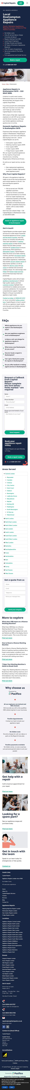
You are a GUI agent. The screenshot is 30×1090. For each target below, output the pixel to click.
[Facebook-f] (3, 1026)
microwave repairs (20, 255)
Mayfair (9, 501)
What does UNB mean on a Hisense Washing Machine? (15, 622)
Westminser (10, 515)
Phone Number (9, 399)
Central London (10, 473)
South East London (11, 535)
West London (9, 542)
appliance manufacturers (10, 281)
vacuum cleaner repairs (17, 261)
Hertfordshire (9, 556)
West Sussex (9, 573)
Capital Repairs (6, 875)
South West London (11, 539)
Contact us (6, 866)
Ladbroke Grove (12, 496)
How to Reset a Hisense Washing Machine (14, 644)
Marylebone (10, 499)
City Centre (10, 485)
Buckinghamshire (10, 549)
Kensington (10, 493)
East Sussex (8, 570)
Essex (7, 553)
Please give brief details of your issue (14, 411)
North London (9, 518)
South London (9, 532)
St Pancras (10, 512)
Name (6, 394)
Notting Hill (10, 504)
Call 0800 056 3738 (9, 1013)
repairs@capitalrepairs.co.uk (12, 1021)
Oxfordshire (8, 563)
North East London (11, 522)
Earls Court (10, 488)
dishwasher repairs (8, 251)
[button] (27, 3)
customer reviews (8, 285)
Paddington (10, 507)
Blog (7, 84)
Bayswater (10, 477)
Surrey (7, 566)
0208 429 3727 (20, 298)
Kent (6, 559)
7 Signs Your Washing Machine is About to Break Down (14, 665)
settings (18, 1084)
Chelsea (9, 482)
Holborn (9, 491)
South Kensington (12, 509)
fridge (4, 271)
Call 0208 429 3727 (8, 1004)
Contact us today (8, 298)
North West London (11, 525)
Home (3, 84)
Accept (4, 1087)
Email (6, 405)
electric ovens (13, 265)
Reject (11, 1087)
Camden (9, 480)
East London (9, 529)
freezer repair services (16, 271)
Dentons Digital (15, 1068)
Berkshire (8, 546)
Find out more (7, 638)
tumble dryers (15, 247)
